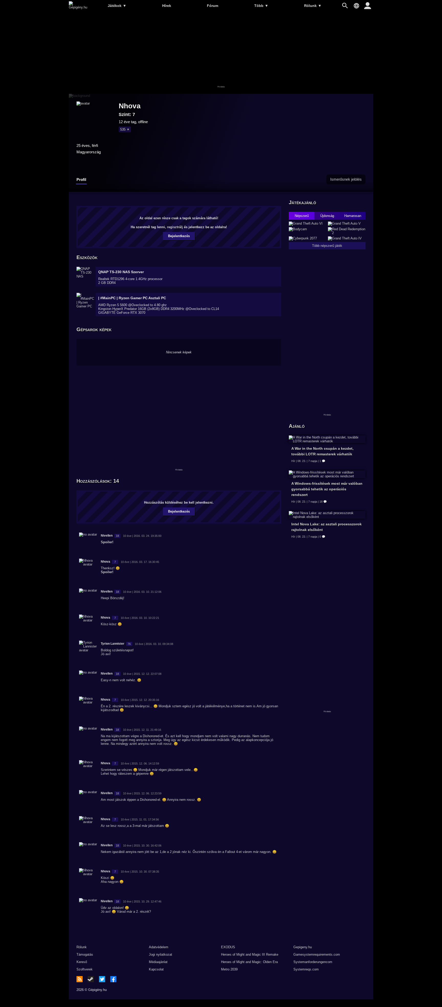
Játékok (117, 6)
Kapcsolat (156, 969)
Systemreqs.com (306, 969)
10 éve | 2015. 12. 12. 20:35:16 (140, 699)
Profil (81, 179)
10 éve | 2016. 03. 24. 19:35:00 (142, 535)
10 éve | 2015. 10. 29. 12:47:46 (142, 901)
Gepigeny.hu (302, 947)
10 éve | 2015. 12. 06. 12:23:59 (142, 793)
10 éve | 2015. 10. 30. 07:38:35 (140, 871)
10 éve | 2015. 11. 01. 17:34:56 (140, 819)
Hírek (166, 6)
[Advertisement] (221, 53)
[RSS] (79, 979)
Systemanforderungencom (312, 962)
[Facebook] (113, 979)
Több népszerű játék (327, 246)
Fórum (212, 6)
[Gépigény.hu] (78, 7)
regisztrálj (175, 227)
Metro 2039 (229, 969)
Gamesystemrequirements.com (316, 954)
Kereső (81, 962)
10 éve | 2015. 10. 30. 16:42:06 (142, 845)
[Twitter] (102, 979)
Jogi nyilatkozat (160, 954)
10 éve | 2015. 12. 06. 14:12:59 (140, 763)
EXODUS (228, 947)
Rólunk (313, 6)
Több (261, 6)
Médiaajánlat (158, 962)
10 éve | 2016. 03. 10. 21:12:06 (142, 591)
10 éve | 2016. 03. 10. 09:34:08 (154, 643)
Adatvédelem (158, 947)
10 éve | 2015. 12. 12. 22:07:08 (142, 673)
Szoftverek (84, 969)
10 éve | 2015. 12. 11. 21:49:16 (142, 729)
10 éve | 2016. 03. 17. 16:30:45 (140, 561)
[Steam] (91, 979)
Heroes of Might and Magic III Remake (249, 954)
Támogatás (84, 954)
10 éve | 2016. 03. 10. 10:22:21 (140, 617)
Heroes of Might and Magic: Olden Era (249, 962)
